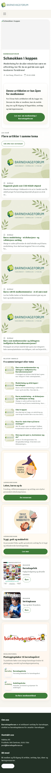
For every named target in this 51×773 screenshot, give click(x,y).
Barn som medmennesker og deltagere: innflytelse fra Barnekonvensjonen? (21, 342)
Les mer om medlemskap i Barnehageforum (25, 117)
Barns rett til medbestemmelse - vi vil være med (25, 292)
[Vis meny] (4, 14)
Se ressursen (25, 497)
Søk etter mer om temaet (13, 144)
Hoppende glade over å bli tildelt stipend (22, 186)
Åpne (27, 580)
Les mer (25, 551)
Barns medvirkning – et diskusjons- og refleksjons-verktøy (21, 238)
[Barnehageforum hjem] (14, 4)
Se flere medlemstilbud (25, 695)
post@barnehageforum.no (11, 745)
